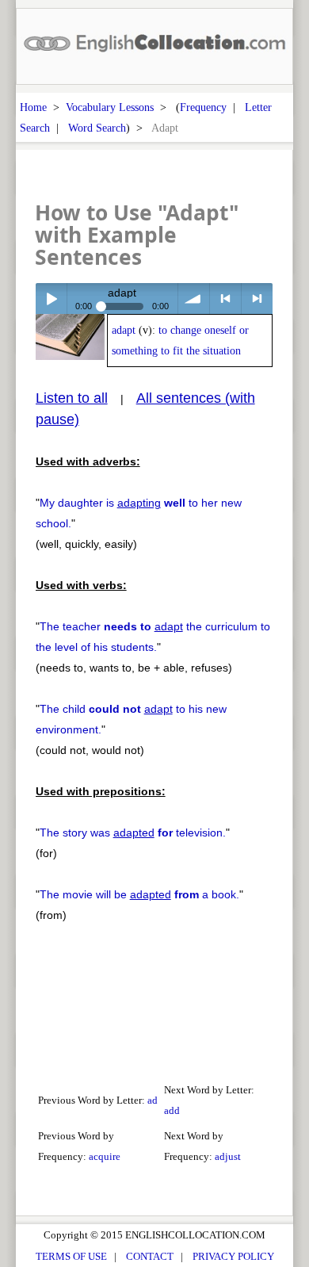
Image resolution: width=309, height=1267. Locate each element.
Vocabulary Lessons (110, 107)
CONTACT (150, 1256)
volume (193, 298)
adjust (228, 1156)
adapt (123, 330)
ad (152, 1100)
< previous (225, 298)
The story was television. (133, 832)
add (172, 1110)
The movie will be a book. (139, 894)
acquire (104, 1156)
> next (257, 298)
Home (33, 107)
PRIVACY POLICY (233, 1256)
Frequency (203, 107)
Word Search (97, 127)
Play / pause (51, 298)
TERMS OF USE (71, 1256)
